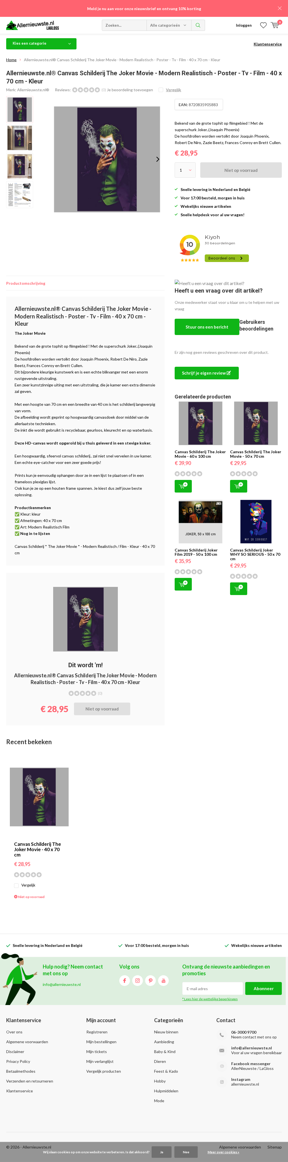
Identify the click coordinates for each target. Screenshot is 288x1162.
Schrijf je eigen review (204, 372)
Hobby (160, 1081)
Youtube (163, 980)
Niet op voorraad (241, 170)
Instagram (137, 980)
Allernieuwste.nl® (33, 89)
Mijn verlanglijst (100, 1061)
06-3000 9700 (243, 1032)
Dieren (160, 1061)
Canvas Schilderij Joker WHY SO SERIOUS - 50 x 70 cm (255, 554)
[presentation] (158, 159)
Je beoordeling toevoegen (130, 89)
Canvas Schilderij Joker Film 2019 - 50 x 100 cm (196, 552)
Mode (159, 1100)
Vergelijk (28, 885)
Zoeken (198, 25)
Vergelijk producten (103, 1071)
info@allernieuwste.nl (251, 1047)
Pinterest (150, 980)
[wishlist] (263, 25)
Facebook (124, 980)
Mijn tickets (96, 1051)
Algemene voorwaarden (27, 1041)
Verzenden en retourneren (29, 1081)
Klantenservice (268, 44)
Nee (186, 1152)
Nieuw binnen (166, 1031)
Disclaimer (15, 1051)
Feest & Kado (166, 1071)
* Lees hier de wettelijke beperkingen (210, 999)
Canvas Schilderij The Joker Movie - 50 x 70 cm (255, 454)
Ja (161, 1152)
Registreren (96, 1031)
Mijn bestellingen (101, 1041)
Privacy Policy (18, 1061)
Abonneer (264, 988)
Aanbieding (164, 1041)
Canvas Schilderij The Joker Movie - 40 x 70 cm (37, 849)
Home (11, 59)
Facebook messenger (251, 1063)
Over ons (14, 1031)
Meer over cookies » (223, 1152)
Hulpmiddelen (166, 1090)
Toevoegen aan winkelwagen (183, 486)
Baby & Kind (165, 1051)
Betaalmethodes (20, 1071)
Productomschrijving (25, 283)
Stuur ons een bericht (207, 326)
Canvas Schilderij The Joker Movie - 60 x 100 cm (200, 454)
